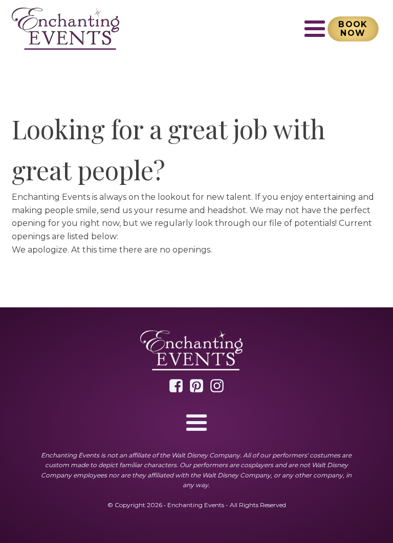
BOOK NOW (353, 28)
